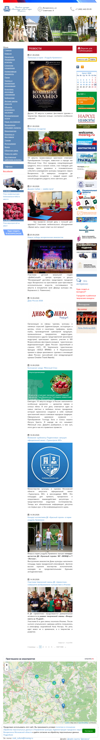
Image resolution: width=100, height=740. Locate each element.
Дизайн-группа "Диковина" (78, 738)
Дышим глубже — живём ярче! (41, 188)
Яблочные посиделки (37, 128)
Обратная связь (11, 150)
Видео (7, 147)
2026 (89, 73)
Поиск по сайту (11, 153)
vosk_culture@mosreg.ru (22, 738)
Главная (8, 50)
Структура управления (10, 66)
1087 (58, 647)
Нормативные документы (10, 72)
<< (77, 73)
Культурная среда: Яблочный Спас (42, 367)
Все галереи (82, 309)
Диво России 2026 (35, 300)
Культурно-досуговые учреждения (10, 92)
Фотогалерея (10, 143)
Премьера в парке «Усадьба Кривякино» (45, 57)
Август (85, 73)
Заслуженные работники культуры (13, 158)
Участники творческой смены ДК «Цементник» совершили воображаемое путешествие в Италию (49, 583)
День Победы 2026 (86, 327)
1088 (61, 647)
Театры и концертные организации (10, 83)
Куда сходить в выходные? (82, 290)
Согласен (89, 731)
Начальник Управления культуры (10, 59)
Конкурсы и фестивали (9, 135)
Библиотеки (9, 97)
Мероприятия (10, 131)
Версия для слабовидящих (85, 49)
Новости (8, 53)
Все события (8, 171)
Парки (7, 77)
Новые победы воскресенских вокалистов (45, 237)
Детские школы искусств (11, 102)
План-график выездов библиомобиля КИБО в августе (11, 196)
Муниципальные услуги (12, 117)
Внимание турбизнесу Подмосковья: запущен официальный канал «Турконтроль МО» (47, 438)
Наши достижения (12, 121)
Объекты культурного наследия (10, 110)
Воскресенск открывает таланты (13, 126)
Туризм (8, 140)
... (54, 647)
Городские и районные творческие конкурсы (86, 296)
